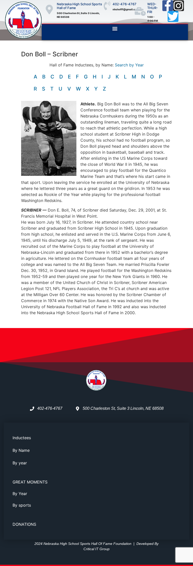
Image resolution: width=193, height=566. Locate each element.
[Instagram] (178, 5)
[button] (115, 28)
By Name (21, 450)
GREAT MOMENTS (30, 481)
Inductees (22, 437)
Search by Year (129, 64)
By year (20, 462)
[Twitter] (173, 16)
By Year (20, 493)
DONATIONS (24, 524)
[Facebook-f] (167, 5)
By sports (22, 505)
